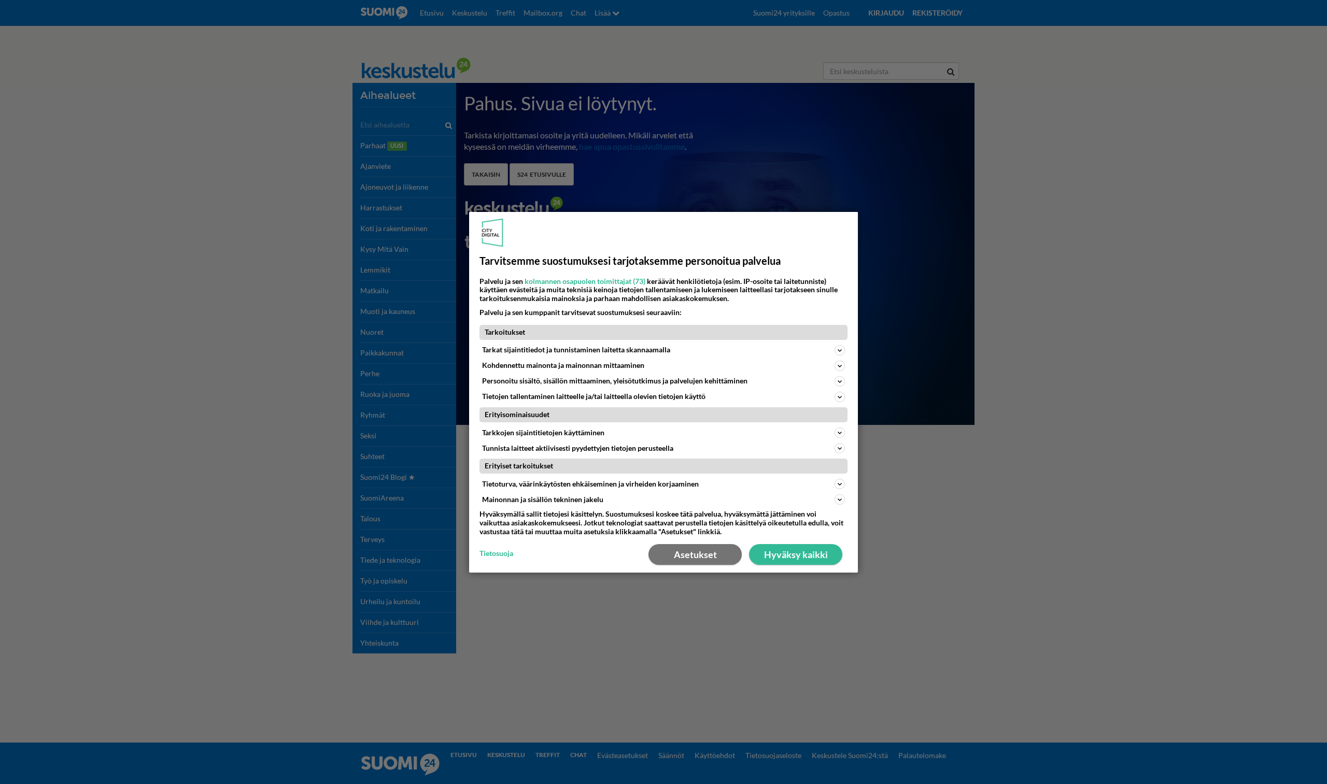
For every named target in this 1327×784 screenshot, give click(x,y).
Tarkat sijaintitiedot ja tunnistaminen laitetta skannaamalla (576, 349)
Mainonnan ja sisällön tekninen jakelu (542, 499)
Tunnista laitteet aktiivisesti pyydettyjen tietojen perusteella (577, 448)
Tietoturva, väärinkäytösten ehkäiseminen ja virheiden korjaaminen (590, 483)
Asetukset (695, 554)
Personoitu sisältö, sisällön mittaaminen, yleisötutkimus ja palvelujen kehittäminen (614, 380)
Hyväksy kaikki (796, 554)
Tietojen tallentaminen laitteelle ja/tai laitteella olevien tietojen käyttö (593, 396)
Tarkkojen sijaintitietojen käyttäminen (543, 432)
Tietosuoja (496, 553)
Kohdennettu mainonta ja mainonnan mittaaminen (563, 365)
